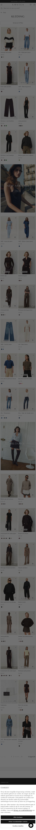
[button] (30, 825)
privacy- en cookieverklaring (23, 810)
